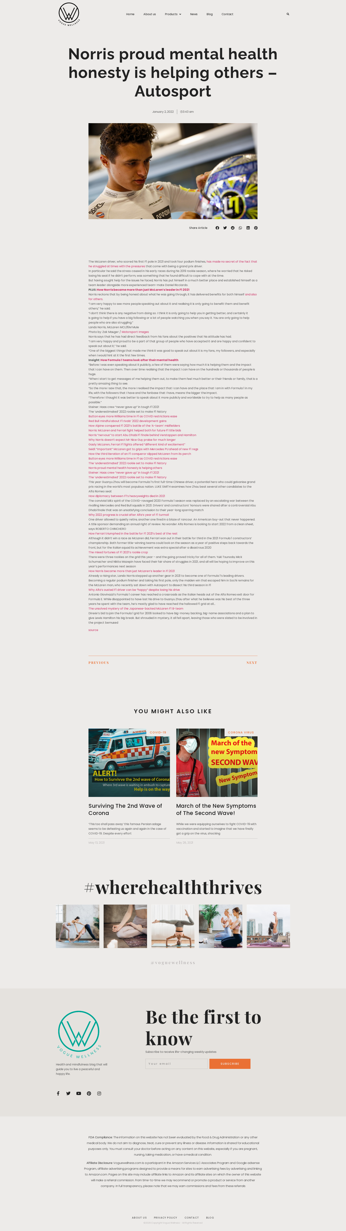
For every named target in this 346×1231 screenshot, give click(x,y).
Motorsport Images (135, 332)
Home (130, 14)
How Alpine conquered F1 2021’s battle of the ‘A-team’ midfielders (134, 426)
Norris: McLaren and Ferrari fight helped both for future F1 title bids (134, 430)
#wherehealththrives (173, 886)
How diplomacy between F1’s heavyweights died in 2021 (126, 496)
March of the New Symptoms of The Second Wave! (216, 809)
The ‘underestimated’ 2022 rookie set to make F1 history (127, 463)
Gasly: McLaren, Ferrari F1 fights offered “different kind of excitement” (136, 444)
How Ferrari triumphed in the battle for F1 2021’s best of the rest (132, 533)
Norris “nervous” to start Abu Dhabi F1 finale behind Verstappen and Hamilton (142, 435)
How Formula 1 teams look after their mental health (139, 360)
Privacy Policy (165, 1217)
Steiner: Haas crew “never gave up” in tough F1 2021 (123, 473)
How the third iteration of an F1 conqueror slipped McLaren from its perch (139, 454)
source (93, 630)
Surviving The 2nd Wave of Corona (125, 809)
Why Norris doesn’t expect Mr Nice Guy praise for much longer (132, 440)
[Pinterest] (89, 1093)
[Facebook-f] (58, 1093)
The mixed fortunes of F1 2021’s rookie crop (118, 552)
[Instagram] (99, 1093)
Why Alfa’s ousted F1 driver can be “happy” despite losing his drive (134, 590)
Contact (227, 14)
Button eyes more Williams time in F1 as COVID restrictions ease (132, 416)
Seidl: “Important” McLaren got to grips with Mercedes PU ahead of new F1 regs (143, 449)
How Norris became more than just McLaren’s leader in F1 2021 (143, 290)
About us (149, 14)
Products (171, 14)
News (194, 14)
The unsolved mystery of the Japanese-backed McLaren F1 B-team (135, 608)
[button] (288, 14)
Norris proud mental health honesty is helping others (125, 468)
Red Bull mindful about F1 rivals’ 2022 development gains (127, 421)
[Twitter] (68, 1093)
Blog (210, 14)
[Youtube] (78, 1093)
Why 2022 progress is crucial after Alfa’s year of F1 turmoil (128, 515)
